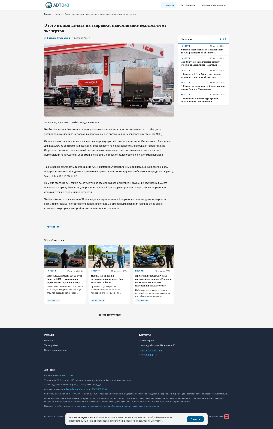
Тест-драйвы (187, 5)
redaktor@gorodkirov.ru (151, 350)
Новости (169, 5)
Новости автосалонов (213, 5)
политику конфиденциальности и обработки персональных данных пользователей (118, 406)
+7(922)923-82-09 (148, 355)
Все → (223, 39)
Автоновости (53, 227)
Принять (195, 419)
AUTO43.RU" (67, 375)
